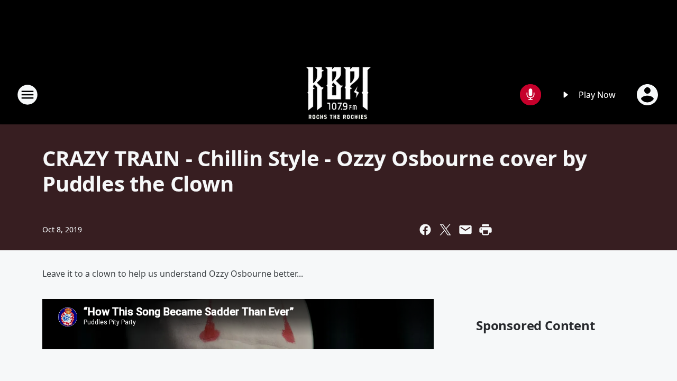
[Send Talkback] (530, 94)
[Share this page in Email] (465, 229)
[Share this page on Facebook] (425, 229)
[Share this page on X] (445, 229)
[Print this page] (485, 229)
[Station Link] (338, 94)
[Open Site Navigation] (27, 94)
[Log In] (648, 94)
